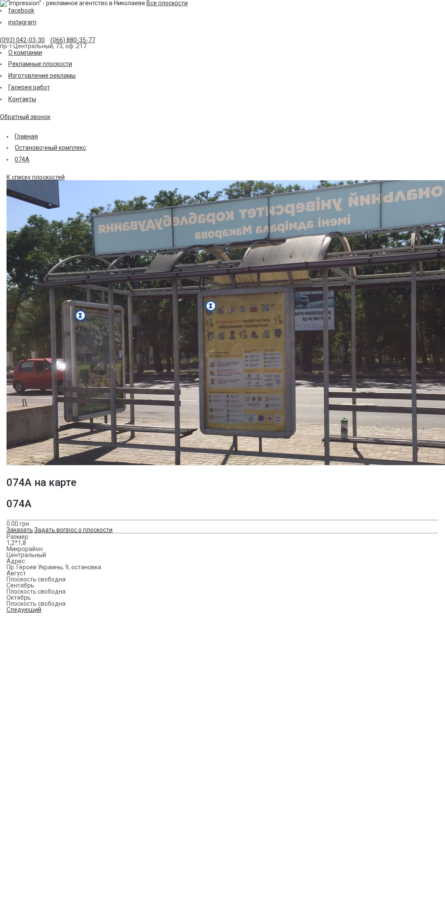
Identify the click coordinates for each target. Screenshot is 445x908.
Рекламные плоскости (40, 63)
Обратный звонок (25, 116)
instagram (22, 22)
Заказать (20, 529)
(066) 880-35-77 (72, 39)
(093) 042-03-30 (22, 39)
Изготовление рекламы (42, 75)
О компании (25, 52)
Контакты (22, 99)
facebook (21, 10)
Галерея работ (29, 87)
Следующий (24, 609)
